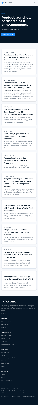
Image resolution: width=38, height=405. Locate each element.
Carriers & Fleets (6, 335)
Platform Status (16, 396)
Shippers (4, 341)
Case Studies (5, 363)
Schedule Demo (8, 34)
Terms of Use (31, 390)
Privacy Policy (5, 388)
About (3, 374)
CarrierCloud (5, 324)
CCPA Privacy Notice (7, 393)
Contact (3, 377)
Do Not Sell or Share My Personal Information (13, 390)
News (3, 366)
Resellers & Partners (7, 344)
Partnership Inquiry (7, 380)
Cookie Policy (14, 388)
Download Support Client (29, 396)
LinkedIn (4, 314)
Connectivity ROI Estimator (9, 358)
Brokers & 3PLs (6, 338)
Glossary (4, 355)
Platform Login (5, 396)
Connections (5, 352)
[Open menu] (35, 3)
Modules (4, 327)
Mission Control (6, 322)
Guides (3, 361)
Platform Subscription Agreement (24, 393)
